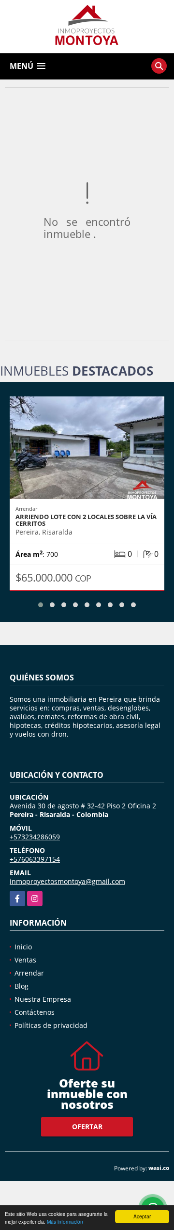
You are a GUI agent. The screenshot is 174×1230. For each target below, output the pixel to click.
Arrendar (29, 973)
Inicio (23, 946)
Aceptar (142, 1216)
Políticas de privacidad (50, 1025)
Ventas (25, 959)
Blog (21, 986)
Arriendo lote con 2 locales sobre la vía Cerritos (86, 520)
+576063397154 (35, 859)
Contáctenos (34, 1012)
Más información (65, 1221)
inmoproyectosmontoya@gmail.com (67, 881)
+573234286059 (35, 836)
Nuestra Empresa (42, 999)
